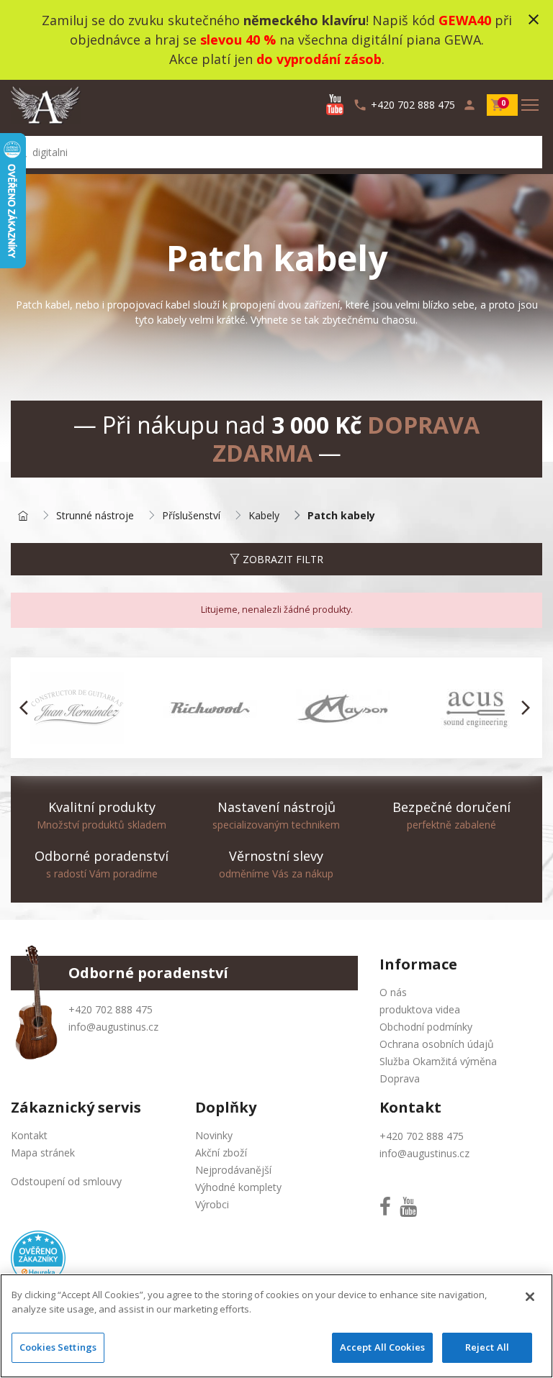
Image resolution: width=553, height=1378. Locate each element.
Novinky (214, 1135)
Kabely (263, 516)
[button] (27, 708)
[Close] (530, 1297)
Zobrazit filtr (281, 559)
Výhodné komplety (238, 1187)
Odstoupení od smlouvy (66, 1181)
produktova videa (419, 1009)
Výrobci (212, 1204)
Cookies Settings (57, 1347)
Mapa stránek (43, 1152)
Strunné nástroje (95, 516)
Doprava (399, 1078)
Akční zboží (221, 1152)
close (533, 19)
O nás (393, 992)
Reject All (487, 1347)
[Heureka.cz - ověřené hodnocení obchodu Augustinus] (38, 1257)
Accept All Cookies (382, 1347)
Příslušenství (191, 516)
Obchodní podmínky (425, 1027)
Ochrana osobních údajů (436, 1044)
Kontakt (29, 1135)
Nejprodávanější (233, 1170)
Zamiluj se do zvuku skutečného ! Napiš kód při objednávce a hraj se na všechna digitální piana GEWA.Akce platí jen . (277, 40)
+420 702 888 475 (110, 1009)
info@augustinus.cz (113, 1027)
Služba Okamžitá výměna (438, 1061)
